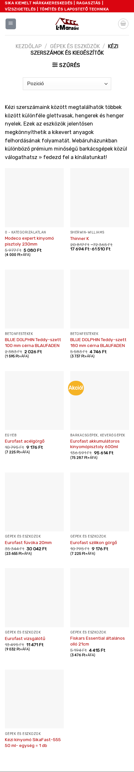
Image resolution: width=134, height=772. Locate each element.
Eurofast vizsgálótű (25, 638)
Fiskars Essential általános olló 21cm (97, 640)
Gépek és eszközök (75, 46)
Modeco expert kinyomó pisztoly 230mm (29, 240)
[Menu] (11, 24)
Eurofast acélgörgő (25, 441)
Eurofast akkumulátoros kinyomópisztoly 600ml (95, 443)
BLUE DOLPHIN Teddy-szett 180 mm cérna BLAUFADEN (98, 342)
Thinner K (79, 238)
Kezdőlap (29, 46)
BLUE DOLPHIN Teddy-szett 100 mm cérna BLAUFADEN (33, 342)
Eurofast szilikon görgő (93, 542)
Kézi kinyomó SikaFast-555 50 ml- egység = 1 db (33, 742)
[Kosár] (123, 24)
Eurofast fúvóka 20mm (28, 542)
